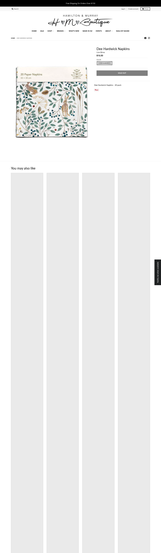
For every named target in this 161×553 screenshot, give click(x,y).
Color (99, 60)
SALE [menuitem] (42, 31)
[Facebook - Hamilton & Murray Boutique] (145, 38)
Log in (123, 9)
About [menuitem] (108, 31)
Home (13, 38)
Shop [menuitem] (49, 31)
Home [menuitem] (34, 31)
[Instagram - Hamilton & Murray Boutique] (149, 38)
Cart (146, 9)
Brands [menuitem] (60, 31)
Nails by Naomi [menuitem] (122, 31)
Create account (133, 9)
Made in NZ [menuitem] (87, 31)
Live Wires (101, 52)
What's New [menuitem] (74, 31)
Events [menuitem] (99, 31)
